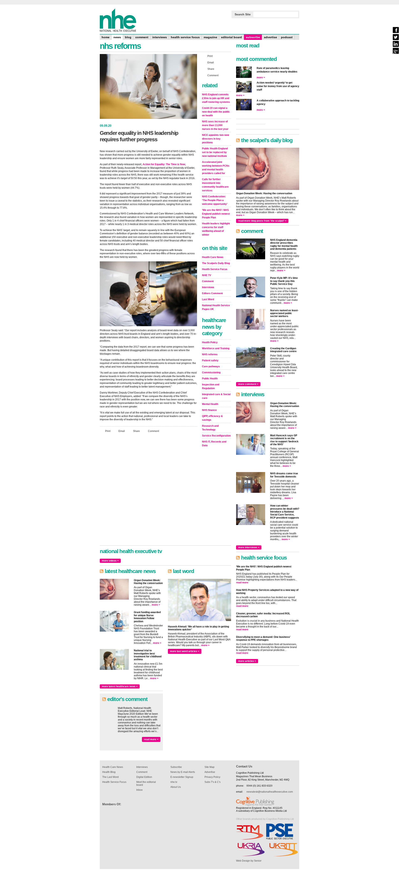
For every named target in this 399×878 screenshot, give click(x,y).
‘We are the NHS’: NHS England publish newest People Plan (216, 214)
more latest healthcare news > (120, 686)
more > (156, 604)
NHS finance (209, 410)
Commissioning (211, 372)
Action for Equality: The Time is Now (164, 164)
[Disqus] (148, 491)
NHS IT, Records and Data (214, 443)
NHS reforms (210, 354)
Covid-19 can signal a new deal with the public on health (216, 112)
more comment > (248, 384)
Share (136, 431)
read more (242, 582)
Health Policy (210, 342)
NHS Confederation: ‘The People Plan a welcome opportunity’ (214, 200)
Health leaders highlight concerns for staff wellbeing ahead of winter (216, 229)
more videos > (110, 560)
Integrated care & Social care (216, 396)
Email (121, 431)
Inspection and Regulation (210, 386)
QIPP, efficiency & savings (212, 418)
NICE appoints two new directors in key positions (215, 139)
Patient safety (210, 360)
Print (107, 431)
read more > (151, 739)
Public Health (210, 378)
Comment (153, 431)
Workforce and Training (215, 348)
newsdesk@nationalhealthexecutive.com (269, 791)
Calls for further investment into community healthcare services (215, 185)
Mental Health (210, 404)
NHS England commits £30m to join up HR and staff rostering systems (216, 98)
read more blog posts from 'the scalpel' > (262, 220)
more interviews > (248, 547)
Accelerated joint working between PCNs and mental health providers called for (215, 168)
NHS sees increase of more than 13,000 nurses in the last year (215, 125)
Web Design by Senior (248, 860)
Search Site (243, 14)
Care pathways (211, 366)
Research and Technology (210, 427)
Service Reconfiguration (216, 435)
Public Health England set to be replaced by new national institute (215, 152)
